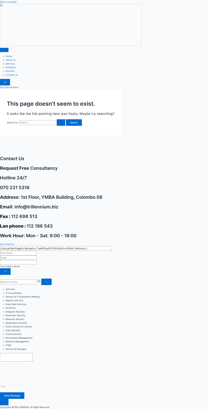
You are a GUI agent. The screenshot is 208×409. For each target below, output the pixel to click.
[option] (107, 293)
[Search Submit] (61, 122)
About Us (11, 59)
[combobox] (104, 271)
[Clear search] (46, 282)
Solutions (11, 67)
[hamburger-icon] (4, 50)
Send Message (12, 395)
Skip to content (8, 1)
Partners (10, 71)
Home (9, 56)
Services (10, 63)
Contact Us (12, 74)
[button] (104, 402)
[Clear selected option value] (5, 271)
